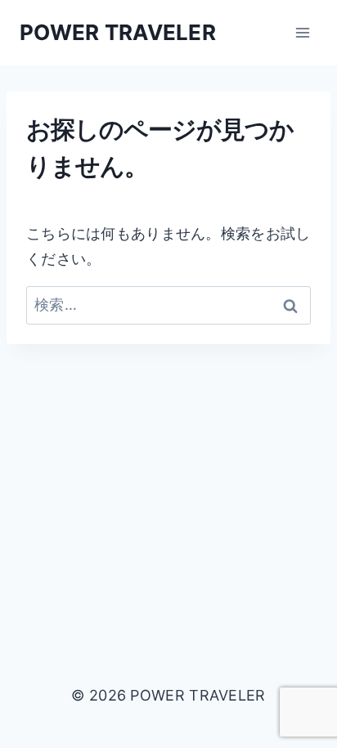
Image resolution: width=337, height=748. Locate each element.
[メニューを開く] (302, 32)
